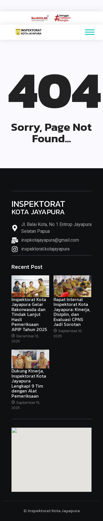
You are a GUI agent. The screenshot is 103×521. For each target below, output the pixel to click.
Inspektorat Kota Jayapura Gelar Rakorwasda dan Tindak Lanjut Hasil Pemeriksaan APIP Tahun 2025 (29, 314)
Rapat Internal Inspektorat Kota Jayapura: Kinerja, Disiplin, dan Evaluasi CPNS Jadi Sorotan (72, 312)
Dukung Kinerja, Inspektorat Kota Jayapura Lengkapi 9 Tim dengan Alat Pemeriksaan (28, 383)
